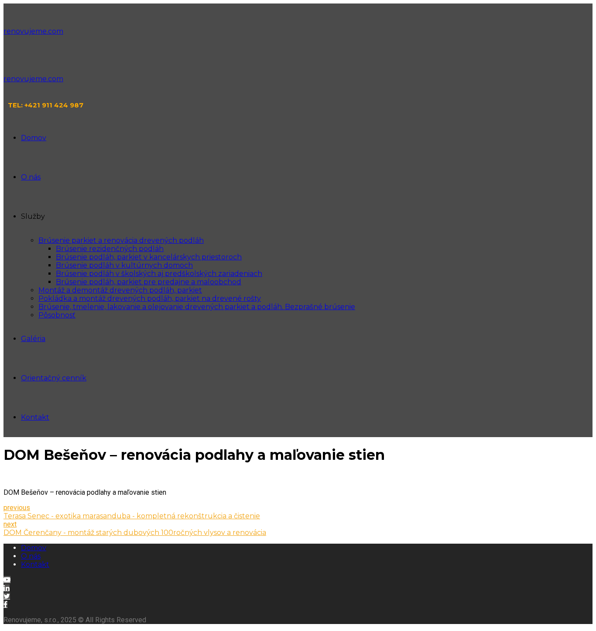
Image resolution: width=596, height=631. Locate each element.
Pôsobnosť (56, 315)
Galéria (33, 338)
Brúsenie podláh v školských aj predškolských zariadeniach (159, 273)
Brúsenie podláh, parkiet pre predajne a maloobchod (148, 282)
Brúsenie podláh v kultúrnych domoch (124, 265)
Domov (33, 138)
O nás (31, 177)
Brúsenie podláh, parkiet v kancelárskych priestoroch (149, 257)
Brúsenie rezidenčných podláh (110, 249)
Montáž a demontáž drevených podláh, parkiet (120, 290)
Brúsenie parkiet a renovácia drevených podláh (121, 240)
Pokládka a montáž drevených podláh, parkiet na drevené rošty (149, 298)
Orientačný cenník (53, 378)
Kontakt (35, 417)
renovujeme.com (33, 31)
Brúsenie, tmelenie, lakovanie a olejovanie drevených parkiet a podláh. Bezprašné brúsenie (196, 307)
